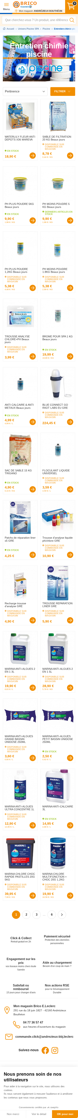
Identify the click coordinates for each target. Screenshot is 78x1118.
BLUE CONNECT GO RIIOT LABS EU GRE (55, 406)
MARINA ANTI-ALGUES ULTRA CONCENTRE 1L (19, 808)
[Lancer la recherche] (72, 20)
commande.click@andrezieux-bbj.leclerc (44, 1036)
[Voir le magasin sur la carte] (8, 1009)
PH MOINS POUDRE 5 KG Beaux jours (56, 205)
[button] (6, 6)
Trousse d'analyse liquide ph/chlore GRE (57, 539)
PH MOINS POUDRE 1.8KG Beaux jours (54, 270)
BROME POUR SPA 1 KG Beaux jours (57, 338)
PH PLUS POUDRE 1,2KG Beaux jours (16, 270)
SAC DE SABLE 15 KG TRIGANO (18, 472)
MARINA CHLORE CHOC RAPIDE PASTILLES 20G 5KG (20, 876)
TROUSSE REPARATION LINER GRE (57, 605)
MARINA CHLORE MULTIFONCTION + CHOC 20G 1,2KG (54, 876)
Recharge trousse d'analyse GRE (15, 605)
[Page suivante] (62, 914)
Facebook (45, 1050)
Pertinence (12, 91)
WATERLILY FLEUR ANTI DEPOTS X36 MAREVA (20, 138)
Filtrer (60, 91)
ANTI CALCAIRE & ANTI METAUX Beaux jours (19, 406)
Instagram (54, 1050)
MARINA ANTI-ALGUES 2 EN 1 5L (57, 670)
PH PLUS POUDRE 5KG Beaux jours (19, 205)
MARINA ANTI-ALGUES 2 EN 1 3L (20, 670)
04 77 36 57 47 (33, 1022)
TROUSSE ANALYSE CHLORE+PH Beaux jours (17, 339)
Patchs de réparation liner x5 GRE (20, 539)
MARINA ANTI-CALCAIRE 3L (57, 808)
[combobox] (39, 20)
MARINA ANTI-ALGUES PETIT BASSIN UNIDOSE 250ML (57, 739)
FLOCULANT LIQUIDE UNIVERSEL (56, 472)
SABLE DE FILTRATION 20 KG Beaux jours (56, 138)
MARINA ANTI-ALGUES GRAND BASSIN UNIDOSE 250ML (19, 739)
